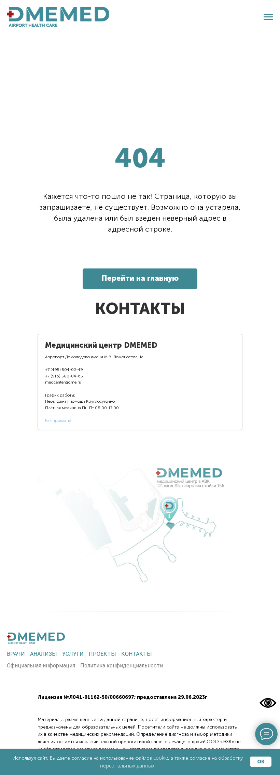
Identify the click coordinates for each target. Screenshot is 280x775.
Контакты (136, 654)
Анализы (43, 654)
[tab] (101, 382)
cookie (160, 757)
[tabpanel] (140, 516)
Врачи (16, 654)
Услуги (73, 654)
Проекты (102, 654)
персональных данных (127, 765)
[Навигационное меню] (268, 17)
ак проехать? (59, 420)
